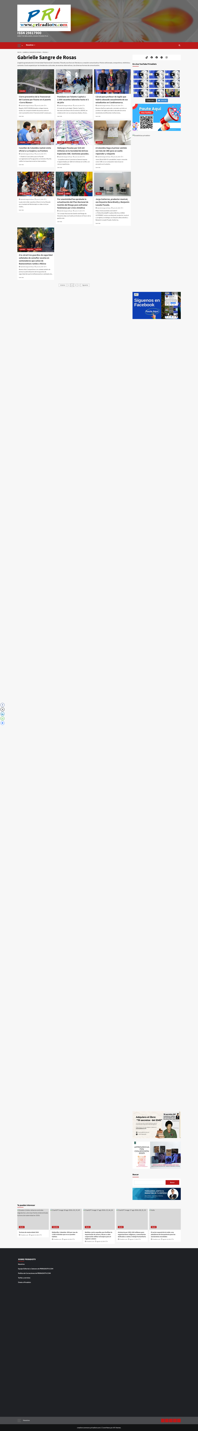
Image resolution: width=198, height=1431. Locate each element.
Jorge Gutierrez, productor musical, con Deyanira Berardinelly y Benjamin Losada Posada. (112, 202)
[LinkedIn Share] (2, 714)
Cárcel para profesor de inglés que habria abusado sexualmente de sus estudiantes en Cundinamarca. (112, 99)
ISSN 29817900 (29, 33)
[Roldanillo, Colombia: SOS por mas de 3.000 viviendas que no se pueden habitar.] (66, 1219)
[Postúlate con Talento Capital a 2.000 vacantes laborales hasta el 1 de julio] (74, 81)
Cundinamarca (108, 91)
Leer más (21, 116)
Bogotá (60, 91)
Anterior (62, 285)
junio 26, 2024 (116, 208)
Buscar (136, 1174)
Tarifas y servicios (24, 1278)
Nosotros (29, 45)
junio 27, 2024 (39, 199)
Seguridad (117, 91)
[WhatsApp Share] (2, 718)
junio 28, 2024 (78, 157)
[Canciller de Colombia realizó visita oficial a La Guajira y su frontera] (35, 132)
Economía (68, 142)
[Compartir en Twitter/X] (2, 709)
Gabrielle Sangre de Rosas (27, 105)
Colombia (22, 91)
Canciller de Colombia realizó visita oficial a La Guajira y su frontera (35, 149)
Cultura (99, 193)
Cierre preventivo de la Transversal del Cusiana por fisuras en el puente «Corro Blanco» (35, 99)
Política (29, 142)
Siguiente (85, 285)
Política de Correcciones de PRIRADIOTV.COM (34, 1273)
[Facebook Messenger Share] (2, 723)
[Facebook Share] (2, 705)
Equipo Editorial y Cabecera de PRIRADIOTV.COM (35, 1269)
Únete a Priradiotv (24, 1282)
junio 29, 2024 (116, 105)
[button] (179, 45)
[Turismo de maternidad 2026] (33, 1219)
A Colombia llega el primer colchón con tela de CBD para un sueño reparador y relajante (111, 151)
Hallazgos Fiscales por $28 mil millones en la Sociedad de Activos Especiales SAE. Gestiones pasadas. (73, 151)
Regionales (37, 142)
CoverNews (106, 1428)
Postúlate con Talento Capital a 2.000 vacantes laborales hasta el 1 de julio (73, 99)
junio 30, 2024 (39, 105)
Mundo (22, 193)
